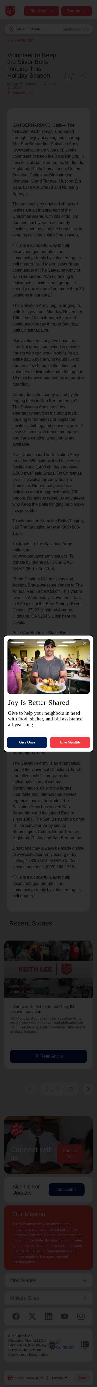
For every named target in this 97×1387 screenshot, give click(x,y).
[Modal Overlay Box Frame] (48, 693)
